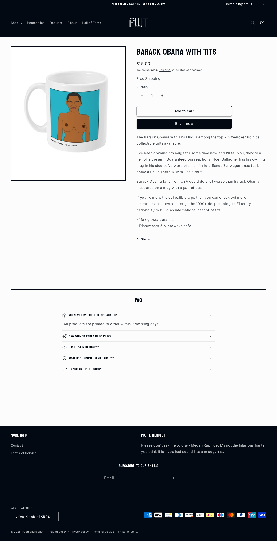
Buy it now (184, 124)
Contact (17, 445)
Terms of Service (24, 453)
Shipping (165, 69)
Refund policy (57, 531)
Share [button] (145, 239)
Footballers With (33, 531)
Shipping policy (128, 531)
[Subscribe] (172, 478)
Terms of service (103, 531)
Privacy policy (80, 531)
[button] (16, 22)
